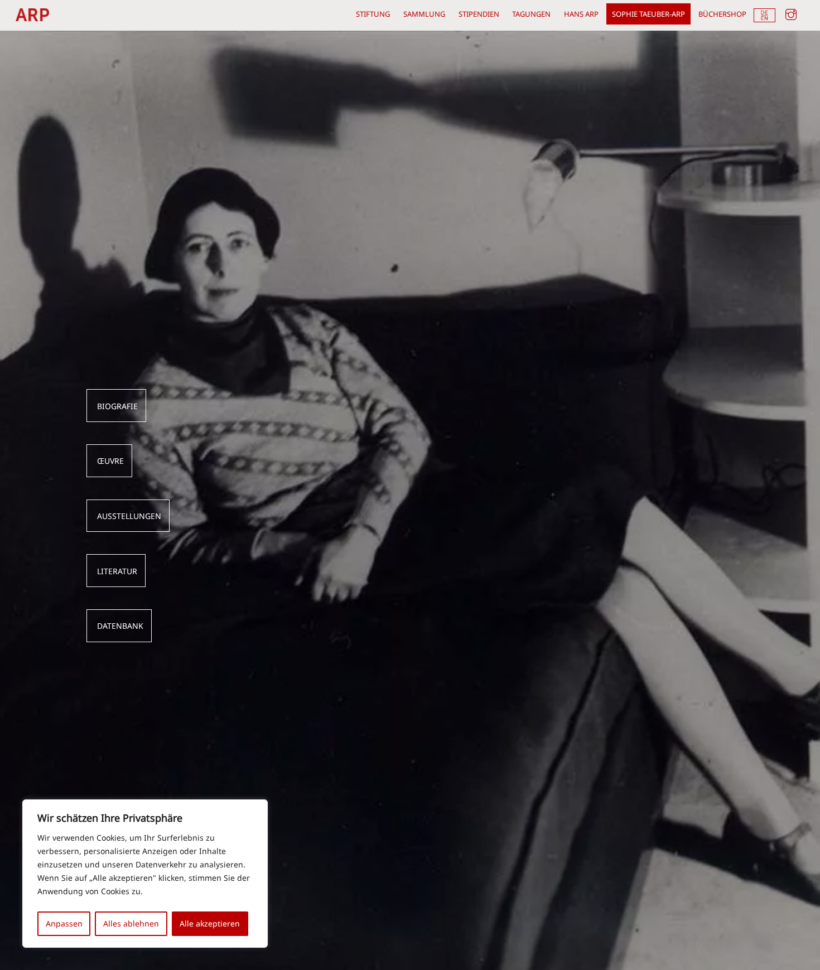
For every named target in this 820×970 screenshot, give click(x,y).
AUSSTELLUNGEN (129, 516)
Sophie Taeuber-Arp (648, 14)
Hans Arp (581, 14)
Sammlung (424, 14)
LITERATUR (117, 571)
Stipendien (479, 14)
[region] (145, 873)
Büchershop (722, 14)
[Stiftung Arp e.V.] (32, 16)
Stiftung (373, 14)
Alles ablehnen (131, 923)
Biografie (117, 406)
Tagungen (531, 14)
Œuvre (110, 461)
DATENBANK (120, 626)
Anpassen (64, 923)
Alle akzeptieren (210, 923)
